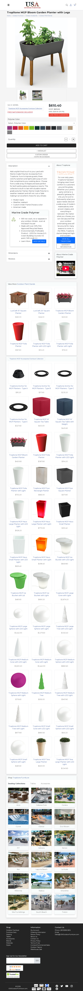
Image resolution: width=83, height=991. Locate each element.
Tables (8, 937)
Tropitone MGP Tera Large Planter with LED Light (64, 762)
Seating (9, 934)
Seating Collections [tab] (16, 784)
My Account (35, 930)
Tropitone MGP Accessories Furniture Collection (25, 108)
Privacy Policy (35, 941)
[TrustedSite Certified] (13, 975)
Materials (9, 943)
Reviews (11, 259)
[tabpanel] (41, 852)
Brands (8, 941)
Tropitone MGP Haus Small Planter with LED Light (18, 559)
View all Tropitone (66, 240)
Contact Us (34, 939)
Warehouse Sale (36, 949)
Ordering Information (38, 932)
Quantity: (12, 139)
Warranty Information (65, 246)
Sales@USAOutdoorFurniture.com (67, 934)
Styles (8, 945)
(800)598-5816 (65, 930)
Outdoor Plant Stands (26, 284)
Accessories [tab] (45, 784)
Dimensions (13, 253)
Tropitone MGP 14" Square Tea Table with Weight (64, 421)
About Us (34, 937)
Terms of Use (35, 943)
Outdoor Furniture (12, 930)
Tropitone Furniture (21, 778)
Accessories (10, 939)
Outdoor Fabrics (36, 947)
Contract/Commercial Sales (40, 945)
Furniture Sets (11, 932)
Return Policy (35, 934)
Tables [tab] (33, 784)
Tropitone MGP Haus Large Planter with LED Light (18, 524)
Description (13, 166)
